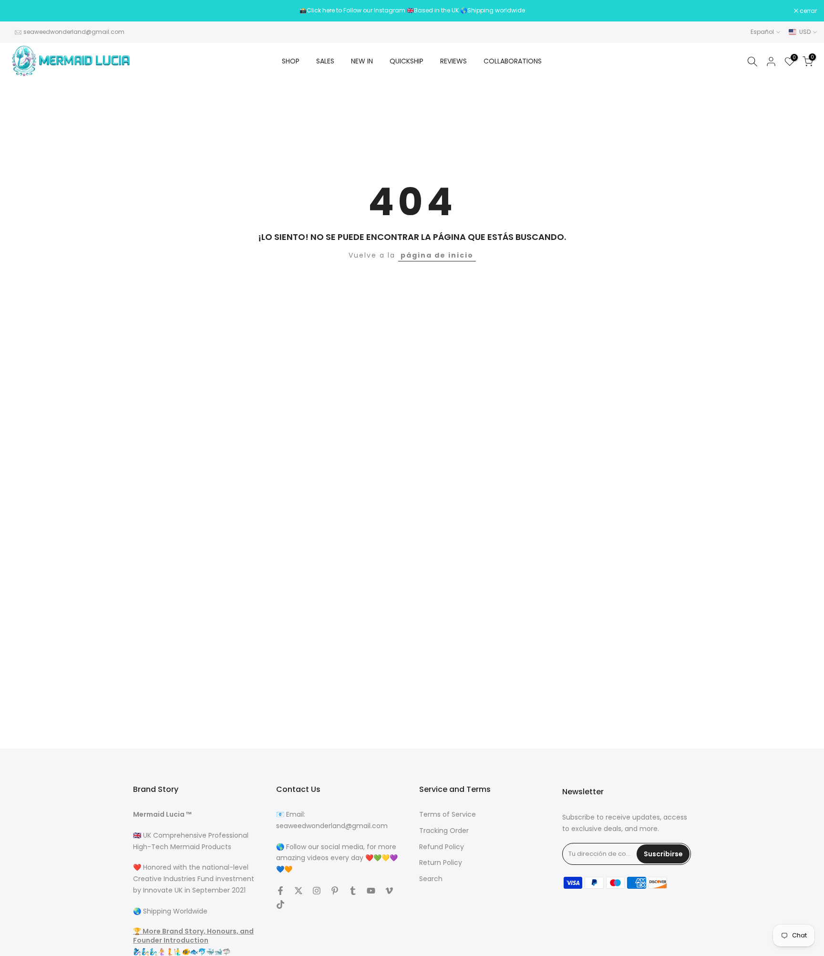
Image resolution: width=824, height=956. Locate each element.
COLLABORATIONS (513, 61)
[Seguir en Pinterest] (334, 890)
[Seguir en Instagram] (316, 890)
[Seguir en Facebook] (280, 890)
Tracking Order (444, 830)
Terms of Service (447, 814)
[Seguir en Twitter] (298, 890)
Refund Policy (441, 847)
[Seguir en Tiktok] (280, 904)
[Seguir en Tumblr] (353, 890)
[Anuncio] (412, 10)
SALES (325, 61)
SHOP (290, 61)
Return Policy (440, 862)
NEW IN (362, 61)
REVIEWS (453, 61)
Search (431, 878)
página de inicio (437, 255)
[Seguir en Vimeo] (389, 890)
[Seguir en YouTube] (371, 890)
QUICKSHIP (406, 61)
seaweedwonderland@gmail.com (73, 32)
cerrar (20, 11)
